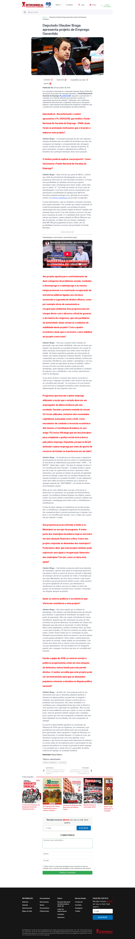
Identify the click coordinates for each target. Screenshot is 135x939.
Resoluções (44, 902)
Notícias (25, 902)
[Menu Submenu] (62, 4)
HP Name (22, 16)
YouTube (78, 905)
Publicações (44, 911)
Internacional (27, 908)
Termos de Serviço (37, 935)
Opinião (25, 905)
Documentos (44, 908)
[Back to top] (130, 934)
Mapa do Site (27, 911)
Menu (58, 5)
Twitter (77, 911)
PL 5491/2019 (65, 96)
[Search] (24, 12)
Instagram (78, 908)
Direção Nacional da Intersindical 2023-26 (63, 904)
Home (44, 17)
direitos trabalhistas (60, 198)
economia (62, 762)
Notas (42, 905)
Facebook (79, 902)
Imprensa (60, 917)
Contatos (69, 5)
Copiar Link (60, 80)
